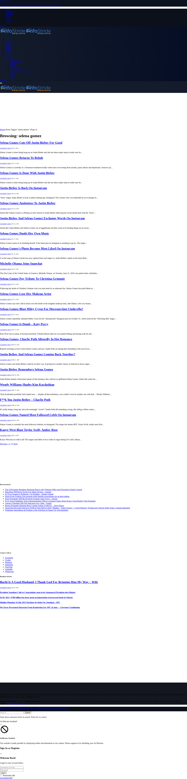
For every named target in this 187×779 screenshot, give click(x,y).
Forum (7, 19)
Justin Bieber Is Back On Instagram (23, 188)
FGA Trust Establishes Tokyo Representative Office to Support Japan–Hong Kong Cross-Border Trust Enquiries (50, 501)
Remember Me (9, 775)
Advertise (9, 12)
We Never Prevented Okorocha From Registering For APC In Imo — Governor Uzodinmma (40, 607)
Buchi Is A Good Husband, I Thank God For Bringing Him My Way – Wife (49, 582)
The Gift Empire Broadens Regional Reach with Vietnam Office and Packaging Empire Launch (43, 489)
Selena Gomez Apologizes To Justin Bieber (28, 203)
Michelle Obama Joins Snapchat (21, 263)
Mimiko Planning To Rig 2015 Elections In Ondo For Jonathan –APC (30, 602)
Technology (10, 55)
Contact (8, 21)
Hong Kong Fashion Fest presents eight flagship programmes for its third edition (37, 496)
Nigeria (8, 48)
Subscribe (4, 80)
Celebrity (8, 44)
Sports (7, 53)
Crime (7, 46)
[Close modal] (1, 724)
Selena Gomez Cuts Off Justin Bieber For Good (31, 142)
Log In (3, 773)
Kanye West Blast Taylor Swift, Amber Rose (29, 429)
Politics (8, 50)
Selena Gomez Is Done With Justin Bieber (27, 173)
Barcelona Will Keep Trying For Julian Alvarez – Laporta (28, 492)
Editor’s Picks (15, 62)
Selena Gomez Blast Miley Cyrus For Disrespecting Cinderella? (41, 309)
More (7, 57)
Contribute (9, 14)
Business (8, 41)
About (7, 10)
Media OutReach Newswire (21, 71)
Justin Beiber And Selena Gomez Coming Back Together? (37, 354)
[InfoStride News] (25, 35)
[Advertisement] (76, 111)
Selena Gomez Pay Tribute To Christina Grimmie (32, 278)
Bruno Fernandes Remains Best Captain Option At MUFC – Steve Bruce (34, 506)
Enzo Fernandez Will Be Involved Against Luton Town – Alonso (31, 499)
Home (7, 39)
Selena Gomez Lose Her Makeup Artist (25, 293)
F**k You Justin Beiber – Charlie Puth (25, 399)
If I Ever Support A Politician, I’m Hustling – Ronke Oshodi (29, 494)
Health (13, 64)
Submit (27, 713)
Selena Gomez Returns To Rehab (21, 157)
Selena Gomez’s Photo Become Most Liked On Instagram (37, 248)
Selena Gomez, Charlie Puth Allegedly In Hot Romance (36, 339)
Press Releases (16, 69)
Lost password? (6, 778)
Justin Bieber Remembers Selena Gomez (26, 369)
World (12, 73)
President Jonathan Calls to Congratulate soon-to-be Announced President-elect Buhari (37, 592)
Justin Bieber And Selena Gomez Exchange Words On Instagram (42, 218)
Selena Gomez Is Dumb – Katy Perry (24, 324)
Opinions (14, 67)
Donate (8, 17)
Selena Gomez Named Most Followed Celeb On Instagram (38, 414)
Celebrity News (5, 148)
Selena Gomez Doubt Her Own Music (24, 233)
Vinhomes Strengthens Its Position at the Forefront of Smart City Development (36, 510)
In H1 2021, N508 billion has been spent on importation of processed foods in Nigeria (36, 597)
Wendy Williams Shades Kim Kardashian (27, 384)
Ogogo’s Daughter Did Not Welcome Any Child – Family (28, 503)
